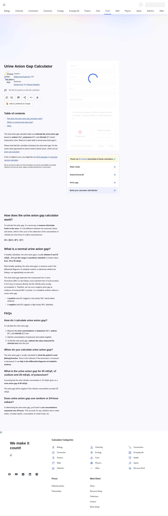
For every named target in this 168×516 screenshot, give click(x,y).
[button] (93, 159)
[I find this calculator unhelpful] (12, 97)
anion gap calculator (11, 152)
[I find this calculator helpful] (6, 97)
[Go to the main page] (15, 4)
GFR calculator (42, 157)
